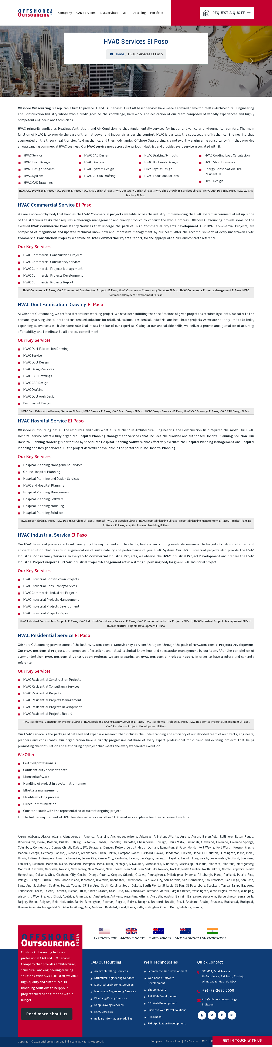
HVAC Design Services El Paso (163, 411)
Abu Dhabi (54, 896)
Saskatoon (40, 885)
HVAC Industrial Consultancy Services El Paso (107, 621)
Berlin (79, 902)
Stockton (213, 885)
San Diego (232, 880)
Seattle (54, 885)
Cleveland (207, 842)
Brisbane (192, 902)
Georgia (34, 853)
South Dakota (131, 885)
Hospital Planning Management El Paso (203, 521)
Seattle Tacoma (71, 885)
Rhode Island (70, 880)
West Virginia (218, 891)
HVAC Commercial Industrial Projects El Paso (164, 621)
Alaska (45, 836)
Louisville (24, 864)
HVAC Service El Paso (97, 411)
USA (120, 891)
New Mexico (96, 869)
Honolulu (199, 853)
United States (97, 891)
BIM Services (109, 12)
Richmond (87, 880)
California (88, 842)
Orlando (128, 875)
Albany (56, 836)
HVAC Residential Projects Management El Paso (219, 722)
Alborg (78, 907)
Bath (139, 907)
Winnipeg (247, 891)
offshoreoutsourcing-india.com (59, 1042)
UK (127, 891)
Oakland (40, 875)
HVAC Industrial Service (52, 535)
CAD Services (85, 12)
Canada (101, 842)
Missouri (201, 864)
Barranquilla (245, 896)
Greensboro (89, 853)
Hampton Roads (129, 853)
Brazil (180, 902)
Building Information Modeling (113, 1019)
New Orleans (114, 869)
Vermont (152, 891)
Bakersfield (209, 836)
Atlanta (173, 836)
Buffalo (64, 842)
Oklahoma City (65, 875)
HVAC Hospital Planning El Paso (158, 521)
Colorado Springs (241, 842)
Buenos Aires (27, 907)
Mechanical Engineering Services (115, 991)
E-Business (155, 1017)
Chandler (114, 842)
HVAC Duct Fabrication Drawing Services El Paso (51, 411)
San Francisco (214, 880)
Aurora (184, 836)
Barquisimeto (227, 896)
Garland (59, 853)
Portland (229, 875)
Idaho (240, 853)
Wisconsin (24, 896)
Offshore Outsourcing (37, 314)
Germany (47, 853)
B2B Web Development (162, 996)
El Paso (181, 847)
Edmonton (167, 847)
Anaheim (102, 836)
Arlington (160, 836)
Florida (192, 847)
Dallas (77, 847)
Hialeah (186, 853)
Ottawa (140, 875)
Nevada (64, 869)
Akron (22, 836)
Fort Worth (223, 847)
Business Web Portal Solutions (167, 1010)
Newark (163, 869)
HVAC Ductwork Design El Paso (134, 191)
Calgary (75, 842)
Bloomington (26, 842)
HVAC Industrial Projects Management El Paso (222, 621)
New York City (147, 869)
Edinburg (185, 907)
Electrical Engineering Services (114, 985)
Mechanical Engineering (228, 134)
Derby (174, 907)
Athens (144, 896)
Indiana (32, 858)
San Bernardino (192, 880)
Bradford (157, 902)
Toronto (60, 891)
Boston (52, 842)
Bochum (107, 902)
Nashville (37, 869)
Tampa (225, 885)
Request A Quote (229, 13)
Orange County (99, 875)
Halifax (112, 853)
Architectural (173, 1041)
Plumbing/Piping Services (110, 998)
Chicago (161, 842)
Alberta (68, 907)
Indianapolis (47, 858)
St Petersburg (195, 885)
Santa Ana (24, 885)
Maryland (75, 864)
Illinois (22, 858)
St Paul (179, 885)
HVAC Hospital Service (51, 421)
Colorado (222, 842)
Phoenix (190, 875)
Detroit (120, 847)
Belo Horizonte (62, 902)
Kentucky (121, 858)
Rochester (117, 880)
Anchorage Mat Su (49, 907)
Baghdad (111, 907)
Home (119, 54)
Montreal (24, 869)
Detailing (139, 12)
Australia (156, 896)
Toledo (48, 891)
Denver (108, 847)
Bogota (120, 902)
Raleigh (23, 880)
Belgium (45, 902)
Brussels (216, 902)
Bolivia (131, 902)
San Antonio (172, 880)
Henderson (172, 853)
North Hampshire (233, 869)
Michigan (121, 864)
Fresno (238, 847)
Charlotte (128, 842)
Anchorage (117, 836)
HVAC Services (103, 1012)
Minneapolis (153, 864)
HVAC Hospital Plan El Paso (37, 521)
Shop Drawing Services (109, 1005)
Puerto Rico (245, 875)
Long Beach (200, 858)
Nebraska (51, 869)
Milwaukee (136, 864)
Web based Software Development (161, 980)
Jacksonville (72, 858)
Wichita (234, 891)
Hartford (147, 853)
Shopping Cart (157, 990)
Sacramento (134, 880)
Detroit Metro (136, 847)
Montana (228, 864)
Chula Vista (176, 842)
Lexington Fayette (167, 858)
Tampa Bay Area (242, 885)
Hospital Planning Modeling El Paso (147, 525)
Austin (195, 836)
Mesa (100, 864)
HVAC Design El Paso (67, 191)
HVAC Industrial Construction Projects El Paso (48, 621)
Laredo (133, 858)
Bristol (204, 902)
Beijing (22, 902)
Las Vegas (146, 858)
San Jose (247, 880)
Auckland (97, 907)
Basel (122, 907)
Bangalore (194, 896)
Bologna (143, 902)
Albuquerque (72, 836)
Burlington (151, 907)
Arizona (132, 836)
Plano (217, 875)
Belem (33, 902)
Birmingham (93, 902)
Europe (197, 907)
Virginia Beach (180, 891)
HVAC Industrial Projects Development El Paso (136, 626)
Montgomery (245, 864)
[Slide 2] (136, 90)
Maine (63, 864)
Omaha (81, 875)
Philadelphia (175, 875)
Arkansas (145, 836)
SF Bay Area (91, 885)
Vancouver (138, 891)
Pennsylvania (156, 875)
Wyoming (39, 896)
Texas (38, 891)
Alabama (33, 836)
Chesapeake (145, 842)
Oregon (116, 875)
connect (172, 817)
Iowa (59, 858)
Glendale (73, 853)
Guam (102, 853)
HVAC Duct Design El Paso (219, 191)
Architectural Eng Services (111, 971)
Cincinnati (192, 842)
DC (85, 847)
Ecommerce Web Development (167, 971)
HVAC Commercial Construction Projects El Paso (87, 290)
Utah (112, 891)
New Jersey (78, 869)
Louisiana (247, 858)
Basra (131, 907)
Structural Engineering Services (114, 978)
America (89, 836)
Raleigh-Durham (40, 880)
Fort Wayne (206, 847)
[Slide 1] (128, 90)
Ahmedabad (84, 896)
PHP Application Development (167, 1023)
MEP (125, 12)
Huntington (227, 853)
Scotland (233, 858)
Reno (56, 880)
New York (130, 869)
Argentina (130, 896)
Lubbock (38, 864)
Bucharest (231, 902)
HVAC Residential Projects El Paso (166, 722)
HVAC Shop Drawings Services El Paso (177, 191)
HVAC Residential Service (54, 635)
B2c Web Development (162, 1003)
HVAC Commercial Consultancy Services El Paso (148, 290)
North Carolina (190, 869)
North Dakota (211, 869)
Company (65, 12)
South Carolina (111, 885)
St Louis (167, 885)
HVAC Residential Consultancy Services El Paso (113, 722)
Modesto (215, 864)
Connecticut (41, 847)
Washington (200, 891)
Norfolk (175, 869)
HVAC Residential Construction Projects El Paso (52, 722)
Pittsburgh (205, 875)
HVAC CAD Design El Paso (97, 191)
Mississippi (186, 864)
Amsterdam (101, 896)
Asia (87, 907)
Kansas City (105, 858)
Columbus (24, 847)
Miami (109, 864)
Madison (51, 864)
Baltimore (226, 836)
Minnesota (170, 864)
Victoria (165, 891)
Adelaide (68, 896)
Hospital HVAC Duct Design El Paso (116, 521)
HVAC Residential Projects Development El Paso (136, 726)
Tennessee (25, 891)
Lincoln (185, 858)
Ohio (51, 875)
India (249, 853)
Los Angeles (218, 858)
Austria (169, 896)
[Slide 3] (143, 90)
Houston (212, 853)
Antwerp (116, 896)
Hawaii (158, 853)
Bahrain (180, 896)
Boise (41, 842)
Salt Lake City (153, 880)
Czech (164, 907)
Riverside (102, 880)
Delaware (95, 847)
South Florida (152, 885)
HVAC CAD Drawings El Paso (36, 191)
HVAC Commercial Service (55, 205)
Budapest (246, 902)
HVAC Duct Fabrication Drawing (60, 304)
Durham (153, 847)
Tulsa (82, 891)
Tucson (73, 891)
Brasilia (169, 902)
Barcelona (209, 896)
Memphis (89, 864)
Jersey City (89, 858)
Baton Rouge (244, 836)
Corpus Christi (61, 847)
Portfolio (156, 12)
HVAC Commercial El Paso (39, 290)
